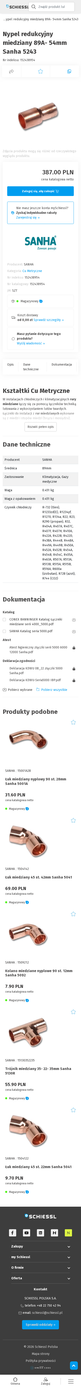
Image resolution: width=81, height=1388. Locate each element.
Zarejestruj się (27, 217)
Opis (10, 365)
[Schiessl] (14, 7)
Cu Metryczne (32, 271)
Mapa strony (41, 1354)
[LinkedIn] (40, 1232)
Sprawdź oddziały (39, 1325)
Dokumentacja (62, 365)
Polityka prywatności (41, 1361)
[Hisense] (54, 1232)
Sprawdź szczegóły (48, 320)
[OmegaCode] (40, 1368)
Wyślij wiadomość (30, 343)
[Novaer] (68, 1232)
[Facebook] (12, 1232)
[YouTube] (26, 1232)
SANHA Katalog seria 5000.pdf (30, 631)
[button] (71, 1381)
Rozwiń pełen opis (40, 427)
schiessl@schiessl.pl (47, 1313)
